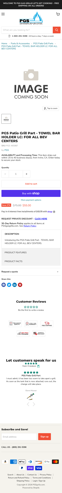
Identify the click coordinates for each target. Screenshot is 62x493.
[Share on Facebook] (3, 285)
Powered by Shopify (31, 487)
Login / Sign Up (39, 481)
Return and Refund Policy (18, 477)
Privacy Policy (45, 474)
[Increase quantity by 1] (26, 174)
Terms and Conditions (42, 477)
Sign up (45, 436)
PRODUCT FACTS (13, 261)
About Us (20, 474)
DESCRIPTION (12, 234)
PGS (6, 150)
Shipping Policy (23, 481)
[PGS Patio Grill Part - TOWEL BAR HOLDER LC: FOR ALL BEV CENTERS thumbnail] (6, 118)
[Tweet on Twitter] (9, 285)
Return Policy (30, 225)
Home (4, 43)
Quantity (5, 168)
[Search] (57, 30)
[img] (31, 363)
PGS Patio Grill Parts (43, 43)
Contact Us (32, 474)
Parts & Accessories (20, 43)
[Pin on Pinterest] (20, 285)
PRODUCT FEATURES (16, 252)
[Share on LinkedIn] (14, 285)
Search (10, 474)
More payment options (31, 200)
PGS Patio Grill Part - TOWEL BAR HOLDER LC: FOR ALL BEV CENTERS (29, 47)
